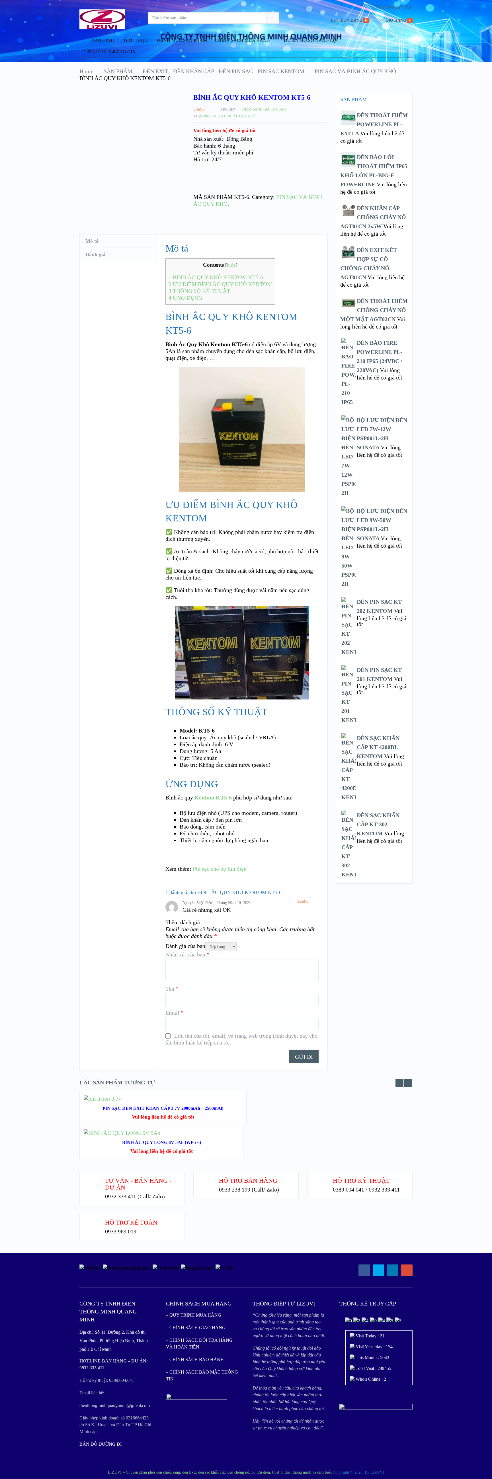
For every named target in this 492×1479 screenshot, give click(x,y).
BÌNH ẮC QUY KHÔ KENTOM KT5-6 (216, 277)
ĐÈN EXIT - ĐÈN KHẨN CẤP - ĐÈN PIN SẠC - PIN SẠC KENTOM (223, 71)
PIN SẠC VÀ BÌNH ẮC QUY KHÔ (355, 71)
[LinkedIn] (392, 1270)
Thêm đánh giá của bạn (264, 109)
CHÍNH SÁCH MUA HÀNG (242, 40)
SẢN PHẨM (118, 71)
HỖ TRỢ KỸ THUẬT (361, 1180)
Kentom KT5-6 (213, 797)
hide (231, 265)
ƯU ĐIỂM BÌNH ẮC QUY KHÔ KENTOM (220, 284)
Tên (172, 989)
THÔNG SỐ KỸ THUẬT (199, 291)
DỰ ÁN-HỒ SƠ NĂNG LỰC (311, 40)
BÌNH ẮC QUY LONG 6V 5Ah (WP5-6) (161, 1142)
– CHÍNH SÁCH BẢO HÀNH (195, 1359)
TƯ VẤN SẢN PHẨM (394, 8)
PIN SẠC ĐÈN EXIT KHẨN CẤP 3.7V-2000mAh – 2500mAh (163, 1108)
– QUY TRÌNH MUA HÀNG (193, 1315)
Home (86, 71)
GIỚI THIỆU (136, 40)
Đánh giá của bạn (185, 946)
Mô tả (92, 241)
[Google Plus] (407, 1270)
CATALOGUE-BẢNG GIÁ (109, 51)
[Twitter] (378, 1270)
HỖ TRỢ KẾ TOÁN (131, 1222)
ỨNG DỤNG (185, 298)
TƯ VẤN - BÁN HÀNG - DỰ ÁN (138, 1184)
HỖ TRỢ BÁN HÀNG (248, 1180)
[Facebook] (364, 1270)
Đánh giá (95, 254)
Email (174, 1012)
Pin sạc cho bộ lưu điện (220, 869)
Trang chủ (101, 40)
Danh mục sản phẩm (182, 40)
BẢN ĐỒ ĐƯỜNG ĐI (100, 1444)
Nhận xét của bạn (187, 954)
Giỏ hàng (396, 20)
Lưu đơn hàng (346, 20)
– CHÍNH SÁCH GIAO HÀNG (196, 1327)
